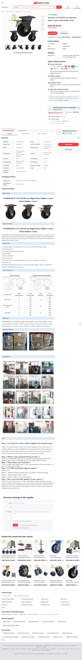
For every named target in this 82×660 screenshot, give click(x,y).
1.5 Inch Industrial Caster (48, 621)
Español (18, 648)
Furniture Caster (65, 602)
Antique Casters (62, 621)
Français (29, 648)
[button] (49, 133)
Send (15, 525)
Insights (44, 647)
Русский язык (36, 648)
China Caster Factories (23, 633)
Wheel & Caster (18, 11)
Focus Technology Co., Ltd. (30, 653)
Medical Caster (44, 602)
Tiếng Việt (38, 650)
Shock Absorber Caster (27, 605)
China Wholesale (39, 645)
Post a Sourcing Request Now (21, 528)
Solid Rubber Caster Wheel (28, 637)
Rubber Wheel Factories (38, 633)
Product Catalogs (24, 596)
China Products (14, 645)
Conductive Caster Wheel (8, 599)
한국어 (63, 648)
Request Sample (76, 37)
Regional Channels (65, 645)
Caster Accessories (26, 602)
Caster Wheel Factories (53, 633)
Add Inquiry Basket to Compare (24, 52)
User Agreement (50, 653)
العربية (58, 648)
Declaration (57, 653)
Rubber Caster (44, 599)
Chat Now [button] (65, 33)
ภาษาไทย (76, 648)
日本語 (67, 648)
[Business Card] (78, 138)
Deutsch (47, 648)
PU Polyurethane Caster (27, 599)
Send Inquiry (52, 33)
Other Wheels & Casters (19, 621)
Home (3, 11)
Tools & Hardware (10, 11)
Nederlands (53, 648)
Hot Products (7, 645)
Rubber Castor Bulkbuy (72, 637)
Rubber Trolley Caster (67, 633)
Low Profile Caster (65, 605)
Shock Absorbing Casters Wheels (11, 625)
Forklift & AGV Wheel (7, 602)
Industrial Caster (27, 11)
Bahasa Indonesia (46, 650)
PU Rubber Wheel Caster (44, 637)
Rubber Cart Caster (58, 637)
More (3, 640)
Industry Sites (56, 645)
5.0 (64, 133)
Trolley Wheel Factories (8, 633)
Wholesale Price (48, 645)
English (12, 648)
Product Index (74, 645)
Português (23, 648)
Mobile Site (38, 647)
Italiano (42, 648)
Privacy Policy (65, 653)
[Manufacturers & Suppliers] (41, 2)
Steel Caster (5, 605)
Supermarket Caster (34, 621)
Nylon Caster (64, 599)
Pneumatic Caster (45, 605)
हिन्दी (72, 648)
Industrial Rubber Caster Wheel (10, 637)
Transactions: (72, 113)
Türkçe (33, 650)
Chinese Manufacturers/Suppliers (27, 645)
